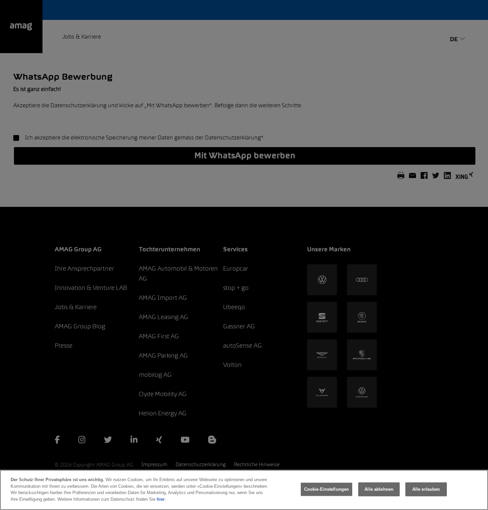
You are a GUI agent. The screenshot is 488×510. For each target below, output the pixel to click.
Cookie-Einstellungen (326, 489)
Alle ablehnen (379, 489)
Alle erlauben (426, 489)
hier (161, 498)
